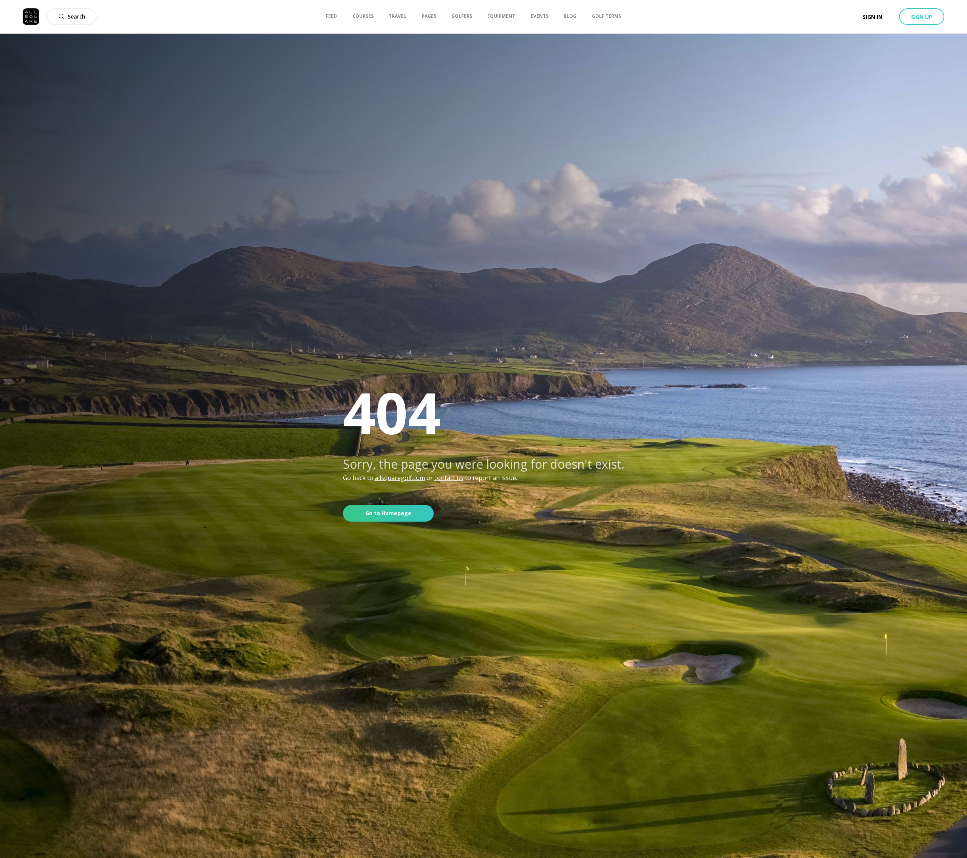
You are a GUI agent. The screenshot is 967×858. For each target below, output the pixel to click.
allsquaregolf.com (400, 478)
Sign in (872, 16)
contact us (448, 478)
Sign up (921, 16)
